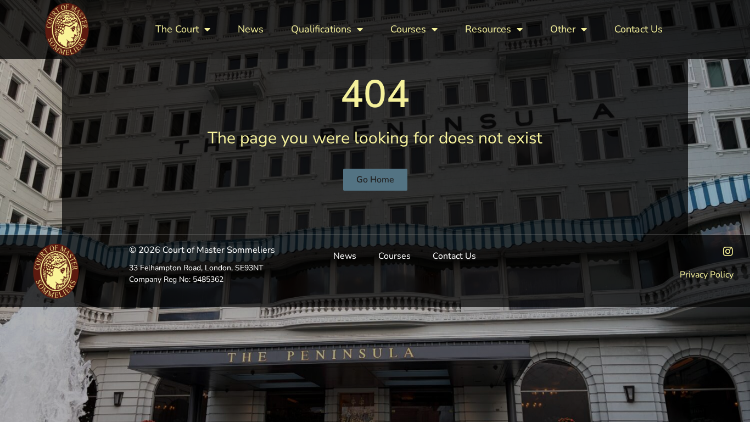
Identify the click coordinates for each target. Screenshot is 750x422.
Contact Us (638, 29)
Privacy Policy (707, 275)
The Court (177, 29)
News (251, 29)
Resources (488, 29)
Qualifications (321, 29)
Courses (408, 29)
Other (562, 29)
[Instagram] (728, 251)
